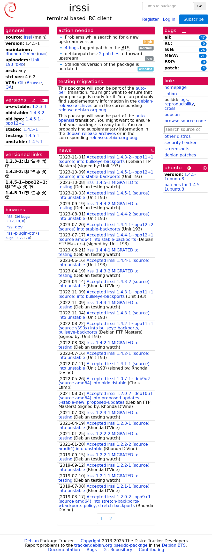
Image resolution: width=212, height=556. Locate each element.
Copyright (91, 540)
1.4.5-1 (31, 129)
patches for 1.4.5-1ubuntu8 (182, 187)
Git (21, 82)
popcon (172, 114)
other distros (177, 136)
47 (203, 37)
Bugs (92, 549)
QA (8, 87)
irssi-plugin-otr (20, 233)
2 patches (109, 53)
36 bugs (22, 217)
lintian (170, 93)
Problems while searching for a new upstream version (105, 39)
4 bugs (72, 47)
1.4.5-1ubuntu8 (180, 176)
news (64, 150)
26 (203, 50)
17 (12, 221)
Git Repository (117, 549)
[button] (61, 37)
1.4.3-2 (37, 112)
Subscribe (194, 19)
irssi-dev (13, 227)
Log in (169, 19)
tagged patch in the (108, 48)
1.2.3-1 (39, 106)
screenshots (176, 148)
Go (199, 6)
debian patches (180, 155)
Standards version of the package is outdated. (105, 66)
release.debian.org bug (82, 109)
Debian (31, 540)
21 (203, 56)
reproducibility (179, 104)
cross (169, 108)
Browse (34, 82)
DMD (42, 54)
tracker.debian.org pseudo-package (111, 545)
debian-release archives (91, 133)
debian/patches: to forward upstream (105, 56)
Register (150, 19)
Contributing (151, 549)
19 (18, 221)
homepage (175, 87)
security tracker (180, 142)
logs (183, 99)
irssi (28, 37)
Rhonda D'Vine (20, 53)
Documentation (64, 549)
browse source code (185, 120)
